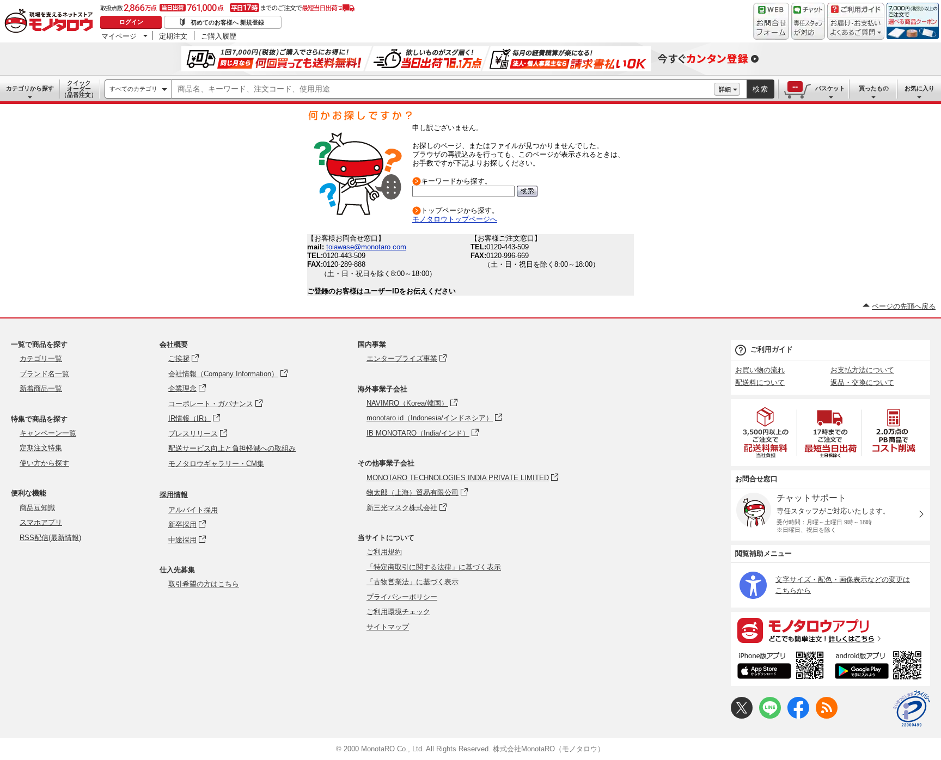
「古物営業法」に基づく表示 (412, 582)
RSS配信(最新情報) (50, 538)
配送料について (760, 382)
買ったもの (874, 88)
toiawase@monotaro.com (366, 247)
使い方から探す (44, 463)
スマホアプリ (41, 522)
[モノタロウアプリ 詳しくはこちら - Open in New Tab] (830, 630)
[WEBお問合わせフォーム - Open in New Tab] (771, 21)
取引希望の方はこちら (203, 584)
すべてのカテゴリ (133, 88)
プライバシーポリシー (401, 597)
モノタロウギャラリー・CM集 (216, 463)
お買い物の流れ (760, 370)
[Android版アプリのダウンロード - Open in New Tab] (880, 667)
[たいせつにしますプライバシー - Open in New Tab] (911, 708)
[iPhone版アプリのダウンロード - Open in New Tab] (780, 667)
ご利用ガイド (771, 349)
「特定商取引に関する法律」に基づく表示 (433, 567)
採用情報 (174, 495)
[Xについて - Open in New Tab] (742, 716)
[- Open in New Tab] (766, 432)
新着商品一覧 (41, 388)
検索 (761, 89)
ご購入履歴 (218, 36)
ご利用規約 (384, 552)
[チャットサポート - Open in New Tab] (808, 21)
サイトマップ (387, 627)
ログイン (131, 22)
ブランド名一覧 (44, 374)
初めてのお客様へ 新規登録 (227, 22)
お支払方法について (862, 370)
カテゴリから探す (30, 88)
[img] (51, 21)
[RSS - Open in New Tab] (827, 716)
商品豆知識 (37, 508)
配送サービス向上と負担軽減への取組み (232, 448)
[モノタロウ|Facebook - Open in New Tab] (798, 716)
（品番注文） (79, 88)
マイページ (119, 36)
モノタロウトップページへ (454, 219)
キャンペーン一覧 (48, 433)
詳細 (725, 89)
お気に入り (919, 88)
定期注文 (173, 36)
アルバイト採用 (193, 510)
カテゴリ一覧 (41, 358)
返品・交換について (862, 382)
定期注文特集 (41, 448)
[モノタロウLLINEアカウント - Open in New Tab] (770, 716)
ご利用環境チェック (398, 612)
